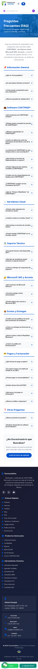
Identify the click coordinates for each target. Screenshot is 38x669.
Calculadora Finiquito (10, 578)
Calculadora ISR (9, 571)
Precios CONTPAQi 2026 (11, 556)
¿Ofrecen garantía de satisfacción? (18, 99)
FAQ (5, 515)
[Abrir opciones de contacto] (5, 665)
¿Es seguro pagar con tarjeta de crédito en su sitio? (17, 369)
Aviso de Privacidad (10, 518)
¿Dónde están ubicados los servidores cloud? (15, 210)
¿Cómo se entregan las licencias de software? (18, 328)
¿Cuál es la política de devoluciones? (13, 344)
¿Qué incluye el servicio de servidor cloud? (18, 226)
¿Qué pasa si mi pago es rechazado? (14, 393)
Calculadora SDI (9, 587)
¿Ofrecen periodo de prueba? (16, 418)
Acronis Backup (9, 553)
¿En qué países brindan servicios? (18, 83)
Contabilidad (8, 543)
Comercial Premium (10, 540)
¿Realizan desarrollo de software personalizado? (17, 425)
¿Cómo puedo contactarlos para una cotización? (17, 91)
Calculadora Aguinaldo (11, 565)
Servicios (7, 505)
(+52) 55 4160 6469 (14, 618)
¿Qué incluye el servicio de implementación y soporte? (15, 159)
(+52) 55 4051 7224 (13, 624)
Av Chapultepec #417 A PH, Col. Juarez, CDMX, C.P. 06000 (16, 607)
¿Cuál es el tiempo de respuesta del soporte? (18, 268)
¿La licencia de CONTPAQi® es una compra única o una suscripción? (18, 151)
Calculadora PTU (9, 581)
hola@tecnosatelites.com (15, 629)
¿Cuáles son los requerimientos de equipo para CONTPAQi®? (18, 176)
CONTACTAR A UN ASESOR (19, 455)
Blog (5, 512)
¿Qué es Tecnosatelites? (14, 75)
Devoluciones (8, 531)
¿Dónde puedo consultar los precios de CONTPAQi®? (18, 124)
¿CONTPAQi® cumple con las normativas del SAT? (16, 184)
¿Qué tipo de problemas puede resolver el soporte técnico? (16, 260)
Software (7, 502)
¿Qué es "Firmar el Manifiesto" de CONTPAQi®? (17, 192)
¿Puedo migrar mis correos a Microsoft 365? (16, 302)
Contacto (7, 508)
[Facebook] (4, 492)
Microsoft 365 (8, 549)
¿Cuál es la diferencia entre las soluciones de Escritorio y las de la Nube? (18, 141)
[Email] (14, 492)
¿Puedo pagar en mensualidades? (18, 377)
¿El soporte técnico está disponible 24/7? (18, 251)
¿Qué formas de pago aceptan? (17, 361)
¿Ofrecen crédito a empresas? (16, 401)
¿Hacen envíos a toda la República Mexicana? (18, 336)
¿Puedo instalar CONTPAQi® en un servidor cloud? (18, 234)
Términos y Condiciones (11, 521)
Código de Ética (9, 524)
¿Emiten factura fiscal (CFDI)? (16, 385)
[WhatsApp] (9, 492)
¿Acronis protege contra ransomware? (14, 294)
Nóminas (6, 546)
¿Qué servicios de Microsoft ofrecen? (15, 285)
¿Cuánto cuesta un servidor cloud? (18, 218)
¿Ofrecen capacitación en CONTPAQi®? (14, 132)
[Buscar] (33, 11)
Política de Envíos (9, 527)
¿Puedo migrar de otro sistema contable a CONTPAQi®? (16, 167)
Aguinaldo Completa (10, 568)
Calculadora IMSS (9, 574)
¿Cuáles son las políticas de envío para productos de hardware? (17, 319)
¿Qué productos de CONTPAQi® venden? (17, 115)
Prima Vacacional (9, 584)
